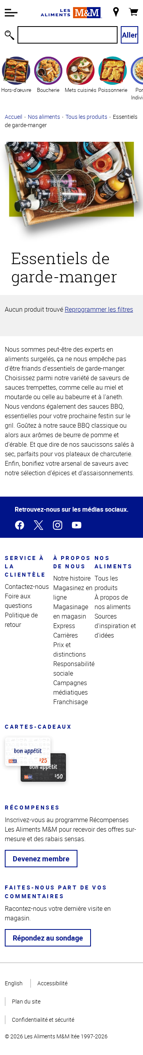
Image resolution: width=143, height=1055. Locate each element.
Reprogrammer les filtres (99, 309)
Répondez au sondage (48, 938)
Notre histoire (72, 578)
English (14, 983)
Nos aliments (44, 116)
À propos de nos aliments (113, 602)
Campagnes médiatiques (70, 687)
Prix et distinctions (69, 649)
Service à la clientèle (25, 566)
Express (64, 625)
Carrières (65, 635)
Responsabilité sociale (74, 668)
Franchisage (70, 701)
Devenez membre (41, 858)
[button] (11, 12)
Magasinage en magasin (70, 611)
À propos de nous (72, 562)
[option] (16, 78)
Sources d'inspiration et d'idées (115, 626)
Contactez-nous (27, 586)
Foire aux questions (18, 601)
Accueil (13, 116)
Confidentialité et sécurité (43, 1019)
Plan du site (26, 1001)
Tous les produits (86, 116)
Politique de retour (21, 620)
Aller (129, 35)
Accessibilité (52, 983)
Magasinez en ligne (73, 592)
